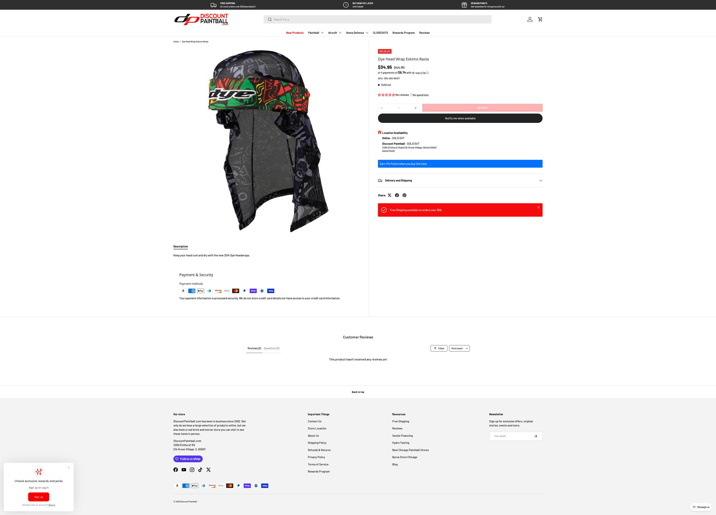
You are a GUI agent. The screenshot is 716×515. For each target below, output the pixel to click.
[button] (540, 19)
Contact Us (314, 421)
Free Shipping (400, 421)
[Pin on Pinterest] (404, 195)
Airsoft (332, 32)
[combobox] (378, 19)
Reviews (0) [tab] (254, 348)
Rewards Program (403, 32)
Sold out (482, 107)
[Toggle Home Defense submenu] (367, 32)
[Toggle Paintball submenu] (322, 32)
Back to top (358, 391)
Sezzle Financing (402, 435)
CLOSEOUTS (380, 32)
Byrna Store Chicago (404, 457)
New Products (295, 32)
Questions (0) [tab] (271, 348)
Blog (395, 464)
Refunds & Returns (319, 450)
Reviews (424, 32)
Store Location (317, 428)
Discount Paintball (188, 501)
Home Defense (355, 32)
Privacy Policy (316, 457)
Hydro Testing (400, 442)
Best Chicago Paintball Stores (410, 450)
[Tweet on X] (389, 195)
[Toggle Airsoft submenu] (340, 32)
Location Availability (395, 132)
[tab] (180, 246)
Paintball (313, 32)
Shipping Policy (317, 442)
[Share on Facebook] (397, 195)
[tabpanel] (266, 255)
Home (176, 41)
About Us (313, 435)
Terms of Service (318, 464)
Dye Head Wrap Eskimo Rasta (195, 41)
